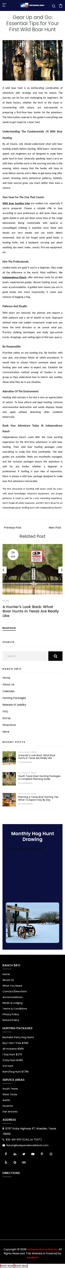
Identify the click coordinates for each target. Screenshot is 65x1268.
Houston (7, 1106)
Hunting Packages (14, 698)
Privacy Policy (10, 1014)
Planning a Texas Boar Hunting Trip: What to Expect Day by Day (38, 798)
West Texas (9, 1094)
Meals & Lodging (12, 1003)
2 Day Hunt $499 (12, 1060)
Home (6, 678)
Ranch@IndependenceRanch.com (27, 1145)
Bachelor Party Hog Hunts (18, 1037)
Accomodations (12, 997)
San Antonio (10, 1111)
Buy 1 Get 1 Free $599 (15, 1043)
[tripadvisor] (23, 1162)
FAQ (5, 711)
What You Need (12, 985)
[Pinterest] (41, 1154)
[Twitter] (23, 1154)
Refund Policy (10, 1020)
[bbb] (33, 1162)
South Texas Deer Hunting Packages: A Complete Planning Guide (39, 777)
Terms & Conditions (14, 1008)
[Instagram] (51, 1154)
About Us (8, 684)
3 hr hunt (7, 1066)
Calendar (8, 691)
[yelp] (5, 1162)
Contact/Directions (14, 991)
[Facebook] (5, 1154)
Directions (9, 725)
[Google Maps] (15, 1162)
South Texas (10, 1088)
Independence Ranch (14, 277)
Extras (6, 718)
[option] (32, 585)
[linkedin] (15, 1154)
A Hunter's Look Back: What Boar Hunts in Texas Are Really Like (30, 611)
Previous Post (12, 528)
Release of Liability (14, 705)
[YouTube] (33, 1154)
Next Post (55, 528)
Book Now (6, 1266)
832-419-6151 (14, 1139)
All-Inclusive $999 (13, 1048)
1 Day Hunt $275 (12, 1054)
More (5, 732)
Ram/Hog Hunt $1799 (15, 1071)
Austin (6, 1100)
